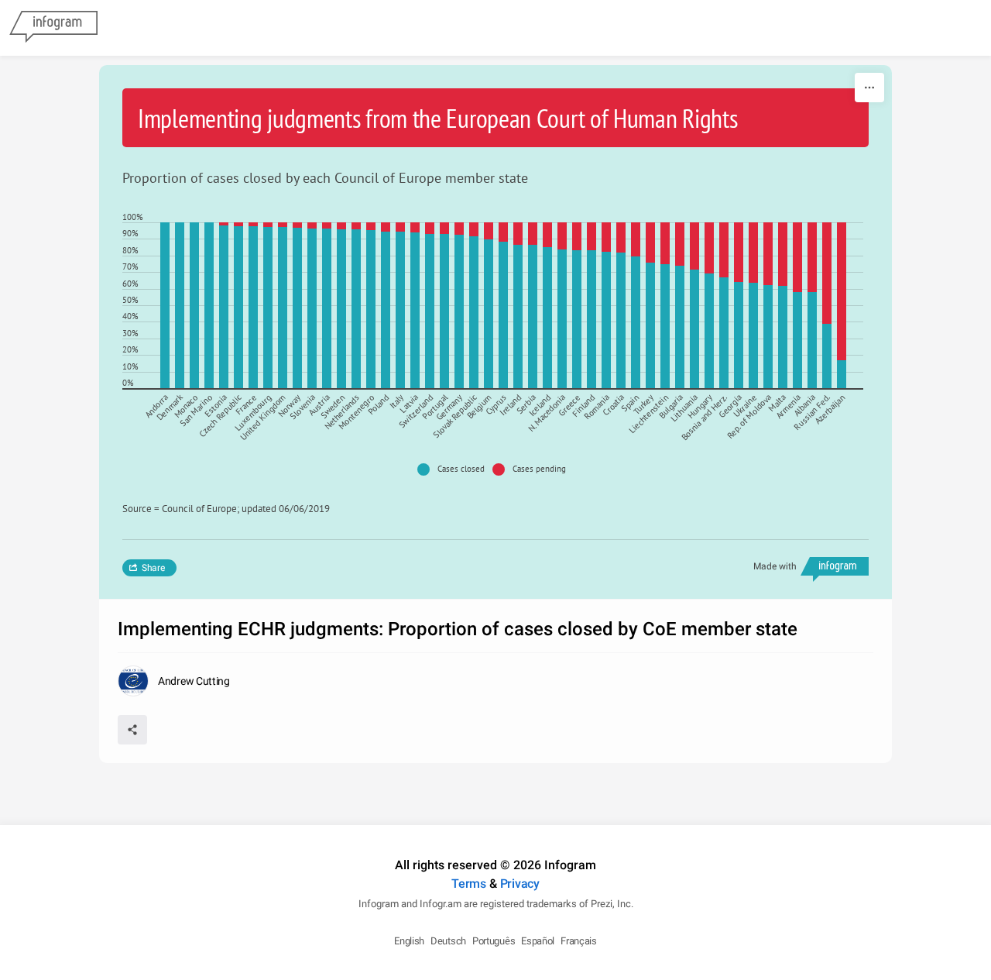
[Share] (132, 729)
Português (493, 941)
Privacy (520, 883)
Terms (468, 883)
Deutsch (448, 941)
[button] (454, 469)
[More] (869, 87)
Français (579, 941)
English (409, 941)
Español (537, 941)
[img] (165, 305)
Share (153, 567)
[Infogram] (53, 28)
